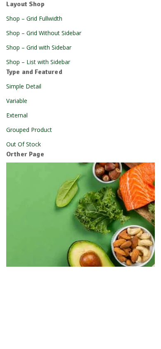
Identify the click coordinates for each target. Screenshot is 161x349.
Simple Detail (23, 86)
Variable (16, 101)
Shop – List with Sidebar (38, 62)
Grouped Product (29, 130)
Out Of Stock (23, 144)
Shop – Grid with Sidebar (38, 47)
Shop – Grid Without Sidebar (43, 33)
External (17, 115)
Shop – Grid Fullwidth (34, 18)
